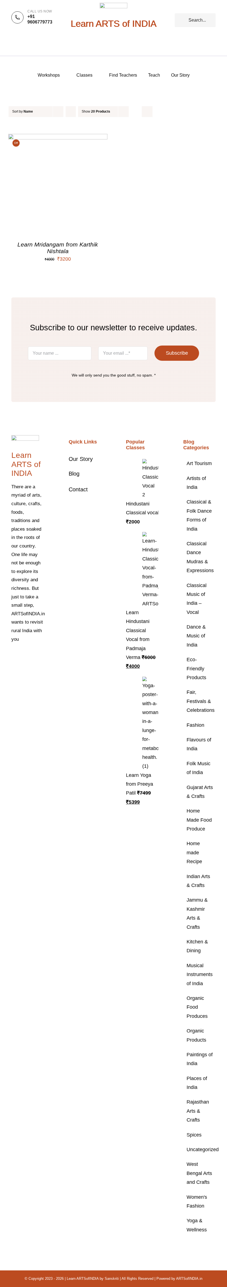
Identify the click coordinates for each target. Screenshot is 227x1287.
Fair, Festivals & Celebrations (200, 701)
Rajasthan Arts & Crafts (198, 1111)
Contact (78, 489)
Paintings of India (200, 1059)
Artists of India (196, 483)
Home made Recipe (194, 852)
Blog (74, 474)
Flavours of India (199, 744)
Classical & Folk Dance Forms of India (199, 515)
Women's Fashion (197, 1201)
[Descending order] (70, 111)
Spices (194, 1135)
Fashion (195, 725)
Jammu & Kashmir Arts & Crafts (197, 913)
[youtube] (13, 666)
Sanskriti (112, 1278)
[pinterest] (39, 656)
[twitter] (22, 656)
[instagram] (30, 656)
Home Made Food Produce (199, 820)
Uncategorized (200, 1149)
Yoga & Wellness (197, 1225)
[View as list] (147, 111)
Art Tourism (199, 463)
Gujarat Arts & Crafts (200, 792)
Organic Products (196, 1035)
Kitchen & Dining (197, 946)
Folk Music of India (198, 768)
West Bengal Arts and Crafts (199, 1173)
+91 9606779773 (39, 19)
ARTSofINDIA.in (189, 1278)
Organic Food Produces (197, 1007)
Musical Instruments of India (200, 974)
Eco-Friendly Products (196, 668)
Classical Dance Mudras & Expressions (200, 557)
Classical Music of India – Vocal (197, 599)
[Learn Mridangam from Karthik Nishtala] (57, 138)
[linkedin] (22, 666)
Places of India (197, 1083)
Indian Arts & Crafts (198, 881)
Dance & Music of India (196, 636)
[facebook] (13, 656)
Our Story (81, 459)
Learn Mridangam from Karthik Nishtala (57, 247)
